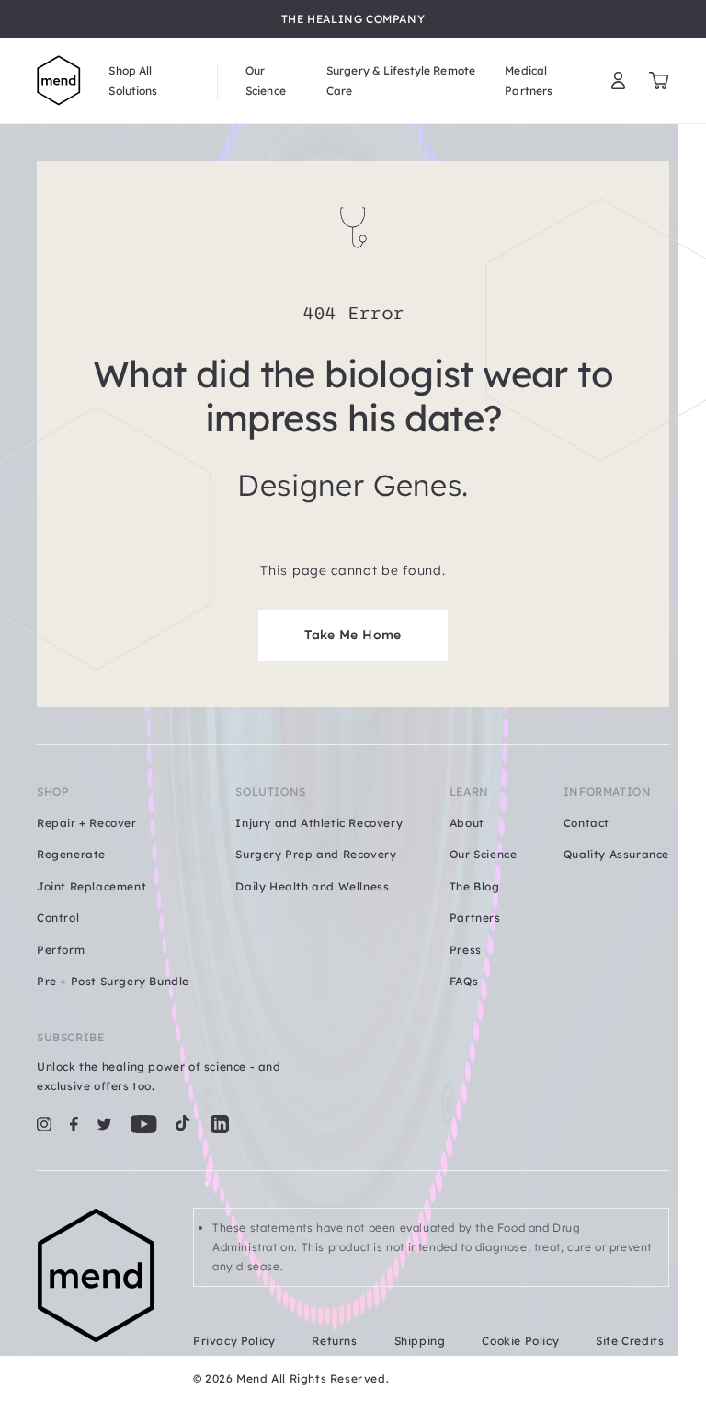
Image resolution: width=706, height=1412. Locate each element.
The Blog (475, 886)
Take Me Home (352, 634)
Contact (586, 823)
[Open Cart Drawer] (658, 80)
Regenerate (71, 854)
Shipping (420, 1341)
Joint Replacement (91, 886)
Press (466, 950)
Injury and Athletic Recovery (319, 823)
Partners (475, 917)
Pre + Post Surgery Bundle (113, 981)
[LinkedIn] (220, 1124)
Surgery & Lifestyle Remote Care (400, 80)
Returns (334, 1341)
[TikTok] (183, 1124)
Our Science (265, 80)
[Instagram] (44, 1124)
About (467, 823)
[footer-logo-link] (96, 1298)
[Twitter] (104, 1124)
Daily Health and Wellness (312, 886)
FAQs (464, 981)
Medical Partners (528, 80)
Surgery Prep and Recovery (315, 854)
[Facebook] (74, 1124)
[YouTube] (144, 1124)
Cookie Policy (520, 1341)
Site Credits (630, 1341)
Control (58, 917)
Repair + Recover (87, 823)
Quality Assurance (616, 854)
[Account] (618, 80)
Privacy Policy (234, 1341)
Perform (61, 950)
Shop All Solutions (132, 80)
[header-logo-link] (59, 80)
